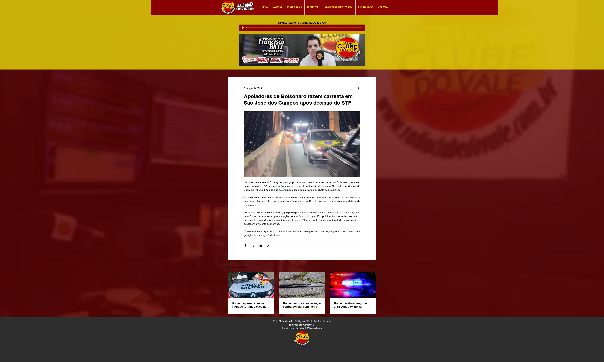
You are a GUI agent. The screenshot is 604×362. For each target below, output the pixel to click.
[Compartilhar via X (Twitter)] (253, 245)
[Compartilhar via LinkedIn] (260, 245)
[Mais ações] (358, 88)
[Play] (243, 27)
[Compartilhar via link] (268, 245)
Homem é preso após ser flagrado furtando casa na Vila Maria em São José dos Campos (250, 305)
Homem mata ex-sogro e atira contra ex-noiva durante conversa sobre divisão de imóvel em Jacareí (350, 305)
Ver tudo (372, 266)
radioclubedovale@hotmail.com (306, 328)
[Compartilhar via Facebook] (245, 245)
